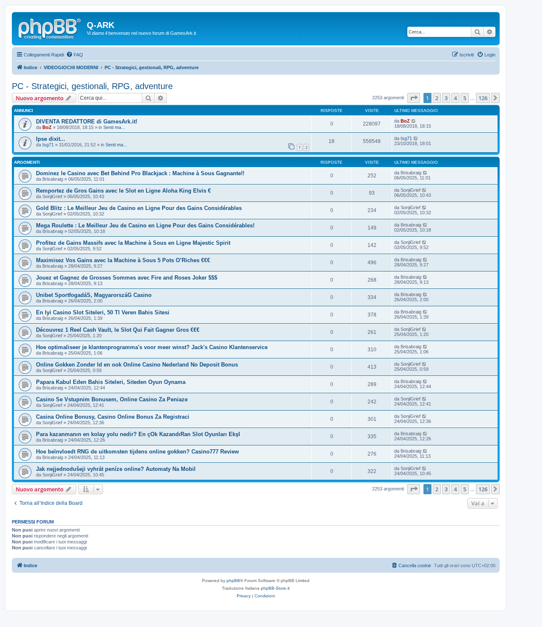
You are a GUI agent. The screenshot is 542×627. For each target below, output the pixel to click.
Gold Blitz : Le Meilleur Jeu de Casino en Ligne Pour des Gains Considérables (139, 208)
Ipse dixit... (50, 139)
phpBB (233, 580)
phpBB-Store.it (275, 588)
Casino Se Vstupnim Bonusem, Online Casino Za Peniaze (112, 399)
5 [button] (464, 98)
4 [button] (455, 98)
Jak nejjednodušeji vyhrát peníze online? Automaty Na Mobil (116, 469)
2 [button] (436, 98)
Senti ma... (114, 127)
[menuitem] (74, 55)
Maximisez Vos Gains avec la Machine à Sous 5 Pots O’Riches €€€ (123, 260)
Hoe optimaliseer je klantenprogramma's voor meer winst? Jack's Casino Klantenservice (152, 347)
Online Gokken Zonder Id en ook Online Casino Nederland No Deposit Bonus (137, 364)
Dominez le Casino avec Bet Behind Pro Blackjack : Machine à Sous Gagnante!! (140, 173)
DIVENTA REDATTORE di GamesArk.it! (86, 121)
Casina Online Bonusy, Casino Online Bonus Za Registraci (112, 417)
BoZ (47, 127)
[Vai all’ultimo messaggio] (414, 120)
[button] (413, 98)
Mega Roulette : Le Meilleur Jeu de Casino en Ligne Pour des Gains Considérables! (145, 225)
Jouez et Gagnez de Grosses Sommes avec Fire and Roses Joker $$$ (126, 277)
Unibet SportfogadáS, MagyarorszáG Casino (94, 295)
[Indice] (50, 27)
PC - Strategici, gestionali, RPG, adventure (92, 86)
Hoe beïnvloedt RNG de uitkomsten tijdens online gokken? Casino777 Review (137, 451)
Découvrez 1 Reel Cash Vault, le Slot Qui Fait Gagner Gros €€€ (117, 330)
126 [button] (482, 98)
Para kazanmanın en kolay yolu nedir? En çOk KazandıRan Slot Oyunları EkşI (138, 434)
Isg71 (48, 144)
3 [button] (446, 98)
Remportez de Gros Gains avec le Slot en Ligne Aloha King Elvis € (123, 191)
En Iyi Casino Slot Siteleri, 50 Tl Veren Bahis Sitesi (102, 312)
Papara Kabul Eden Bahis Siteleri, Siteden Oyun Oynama (110, 382)
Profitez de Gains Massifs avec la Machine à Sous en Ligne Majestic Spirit (133, 243)
